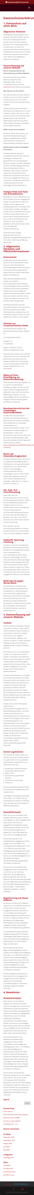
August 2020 (7, 1143)
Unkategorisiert (8, 1158)
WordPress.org (8, 1175)
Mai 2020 (6, 1150)
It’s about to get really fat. (12, 1121)
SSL (25, 507)
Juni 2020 (6, 1147)
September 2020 (9, 1140)
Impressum (7, 87)
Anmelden (6, 1165)
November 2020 (8, 1137)
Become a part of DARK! (11, 1118)
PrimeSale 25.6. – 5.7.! (10, 1124)
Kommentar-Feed (9, 1172)
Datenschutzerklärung (21, 1184)
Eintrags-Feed (8, 1169)
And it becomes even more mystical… (16, 1115)
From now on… (8, 1111)
